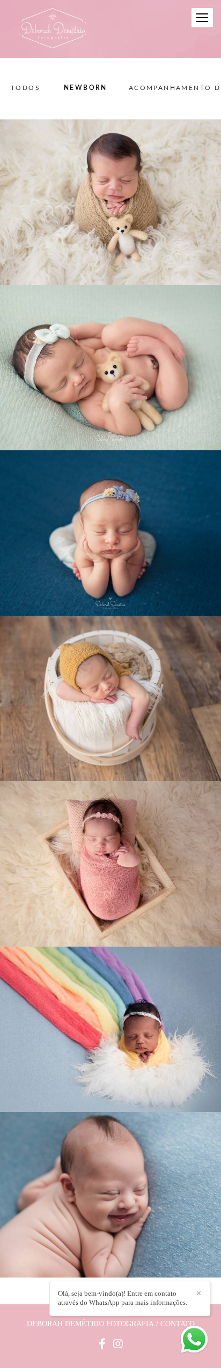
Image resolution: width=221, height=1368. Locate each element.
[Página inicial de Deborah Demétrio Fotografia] (52, 29)
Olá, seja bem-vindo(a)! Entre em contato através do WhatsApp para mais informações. (122, 1297)
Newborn (85, 88)
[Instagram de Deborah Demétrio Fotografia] (118, 1344)
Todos (25, 88)
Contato (177, 1324)
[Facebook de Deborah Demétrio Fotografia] (102, 1344)
